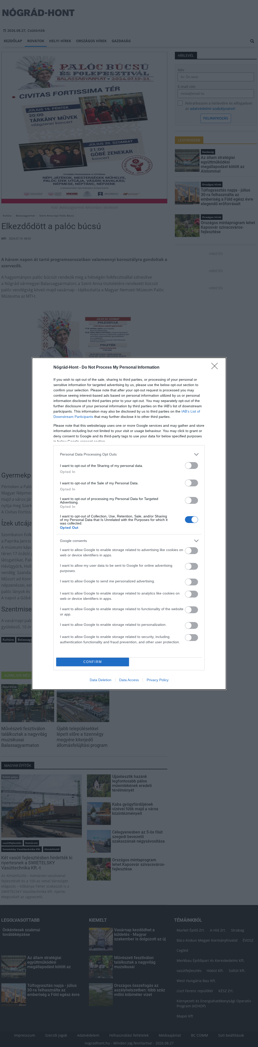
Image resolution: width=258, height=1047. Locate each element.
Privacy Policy (158, 680)
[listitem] (129, 454)
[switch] (191, 465)
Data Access (129, 680)
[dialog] (129, 523)
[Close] (216, 367)
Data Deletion (100, 680)
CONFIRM (92, 662)
